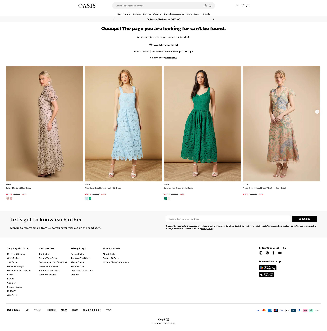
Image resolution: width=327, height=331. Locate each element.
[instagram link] (260, 252)
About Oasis (109, 254)
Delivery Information (49, 266)
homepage (171, 57)
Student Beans (14, 287)
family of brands (252, 226)
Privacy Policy (77, 254)
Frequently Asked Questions (53, 262)
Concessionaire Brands (82, 270)
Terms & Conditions (80, 258)
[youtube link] (280, 252)
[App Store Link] (268, 271)
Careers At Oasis (111, 258)
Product (75, 274)
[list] (163, 134)
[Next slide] (213, 19)
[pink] (11, 198)
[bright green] (165, 198)
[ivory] (7, 198)
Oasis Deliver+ (14, 258)
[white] (169, 198)
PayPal (10, 278)
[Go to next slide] (317, 112)
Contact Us (44, 254)
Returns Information (49, 270)
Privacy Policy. (207, 228)
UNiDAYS (11, 291)
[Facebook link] (273, 252)
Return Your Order (48, 258)
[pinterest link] (267, 252)
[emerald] (90, 198)
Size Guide (12, 262)
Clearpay (11, 282)
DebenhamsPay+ (15, 266)
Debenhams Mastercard (19, 270)
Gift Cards (12, 295)
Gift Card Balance (47, 274)
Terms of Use (77, 266)
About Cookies (78, 262)
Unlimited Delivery (16, 254)
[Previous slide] (113, 19)
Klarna (10, 274)
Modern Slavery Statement (116, 262)
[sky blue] (86, 198)
